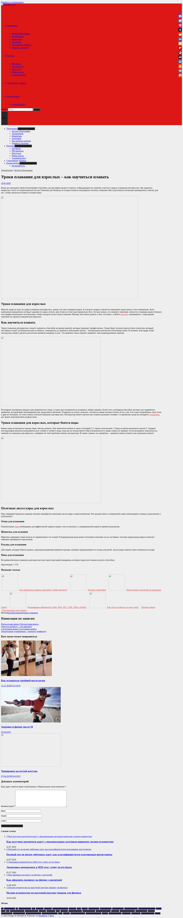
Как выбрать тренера (21, 45)
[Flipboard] (180, 48)
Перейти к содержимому (12, 2)
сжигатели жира (19, 913)
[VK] (180, 71)
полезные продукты (103, 911)
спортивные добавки (93, 913)
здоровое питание (131, 909)
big (2, 909)
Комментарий (8, 806)
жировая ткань (93, 909)
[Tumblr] (180, 30)
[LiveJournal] (180, 52)
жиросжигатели (106, 909)
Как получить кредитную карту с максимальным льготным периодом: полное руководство (60, 841)
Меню (4, 118)
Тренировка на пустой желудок (19, 771)
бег (17, 909)
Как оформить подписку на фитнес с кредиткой (34, 880)
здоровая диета (118, 909)
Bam (52, 916)
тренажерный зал (115, 913)
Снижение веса (19, 75)
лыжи (58, 911)
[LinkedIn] (180, 39)
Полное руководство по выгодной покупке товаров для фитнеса (43, 892)
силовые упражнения (50, 913)
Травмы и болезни (20, 47)
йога (7, 911)
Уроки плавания (30, 613)
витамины (72, 909)
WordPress (42, 916)
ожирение (64, 911)
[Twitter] (180, 20)
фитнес (157, 913)
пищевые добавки (75, 911)
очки (17, 526)
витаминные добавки (60, 909)
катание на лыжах (31, 911)
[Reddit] (180, 34)
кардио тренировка (17, 911)
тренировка (126, 913)
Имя (3, 811)
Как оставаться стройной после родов (23, 680)
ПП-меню (16, 64)
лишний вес (50, 911)
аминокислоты (9, 909)
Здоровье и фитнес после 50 (17, 726)
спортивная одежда (77, 913)
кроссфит (42, 911)
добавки (85, 909)
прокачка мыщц (141, 911)
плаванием (154, 414)
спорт (60, 913)
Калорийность (18, 104)
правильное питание (127, 911)
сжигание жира (6, 913)
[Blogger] (180, 43)
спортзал (66, 913)
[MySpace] (180, 57)
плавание (18, 613)
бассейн (124, 314)
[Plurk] (180, 75)
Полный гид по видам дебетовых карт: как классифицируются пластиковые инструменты (59, 854)
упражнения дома (147, 913)
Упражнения (17, 36)
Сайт (3, 821)
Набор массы (18, 72)
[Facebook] (180, 16)
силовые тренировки (33, 913)
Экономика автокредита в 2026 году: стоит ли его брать (39, 867)
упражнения (136, 913)
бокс (33, 909)
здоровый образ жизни (146, 909)
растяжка (151, 911)
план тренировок (88, 911)
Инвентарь (17, 39)
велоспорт (48, 909)
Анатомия (16, 42)
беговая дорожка (24, 909)
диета (79, 909)
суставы (105, 913)
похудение (115, 911)
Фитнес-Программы (21, 34)
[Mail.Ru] (180, 61)
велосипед (40, 909)
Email (3, 816)
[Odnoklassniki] (180, 66)
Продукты (16, 69)
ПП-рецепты (17, 66)
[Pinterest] (180, 25)
